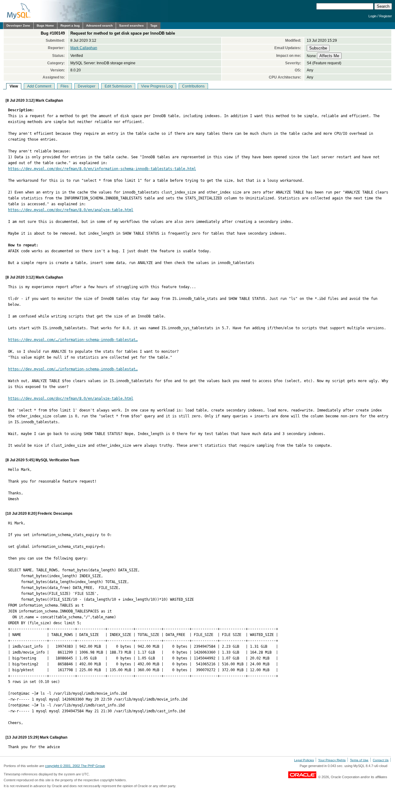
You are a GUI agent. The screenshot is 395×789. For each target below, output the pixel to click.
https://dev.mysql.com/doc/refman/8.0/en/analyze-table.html (70, 210)
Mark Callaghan (83, 48)
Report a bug (70, 25)
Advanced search (99, 25)
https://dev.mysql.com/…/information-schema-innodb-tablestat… (73, 340)
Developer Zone (18, 25)
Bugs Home (45, 25)
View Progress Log (157, 86)
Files (64, 86)
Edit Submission (118, 86)
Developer (86, 86)
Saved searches (131, 25)
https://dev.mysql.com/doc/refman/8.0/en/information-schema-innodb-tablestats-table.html (102, 169)
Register (385, 16)
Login (372, 16)
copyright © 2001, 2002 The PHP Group (75, 766)
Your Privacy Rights (332, 760)
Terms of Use (359, 760)
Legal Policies (304, 760)
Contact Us (381, 760)
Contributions (193, 86)
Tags (153, 25)
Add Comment (39, 86)
